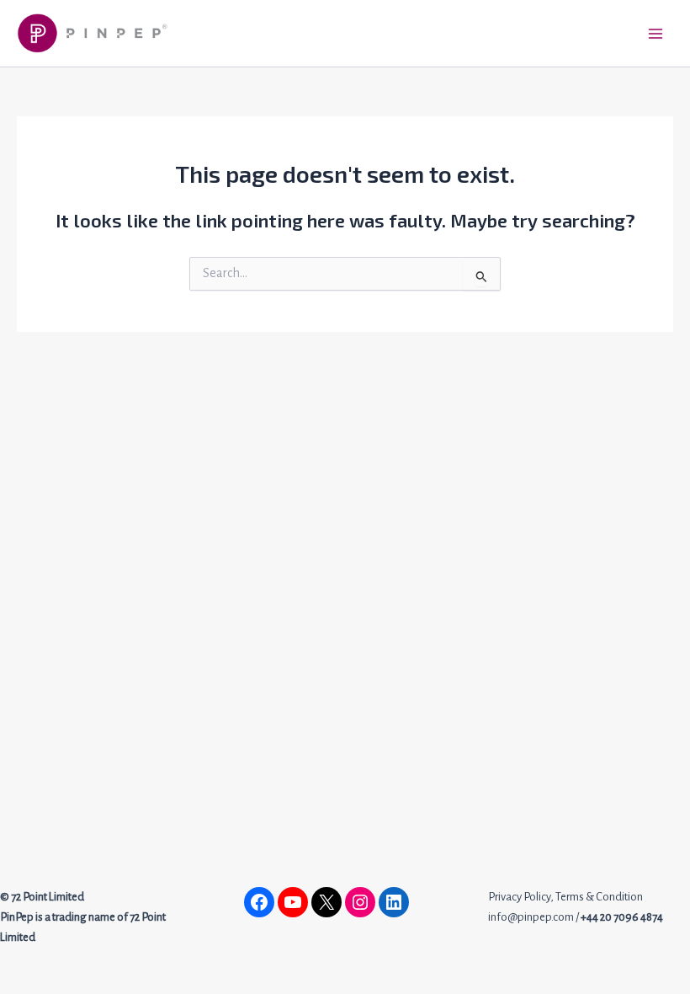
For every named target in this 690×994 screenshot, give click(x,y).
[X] (326, 902)
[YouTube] (293, 902)
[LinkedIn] (394, 902)
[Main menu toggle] (655, 33)
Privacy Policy (519, 896)
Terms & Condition (599, 896)
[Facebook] (259, 902)
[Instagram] (360, 902)
